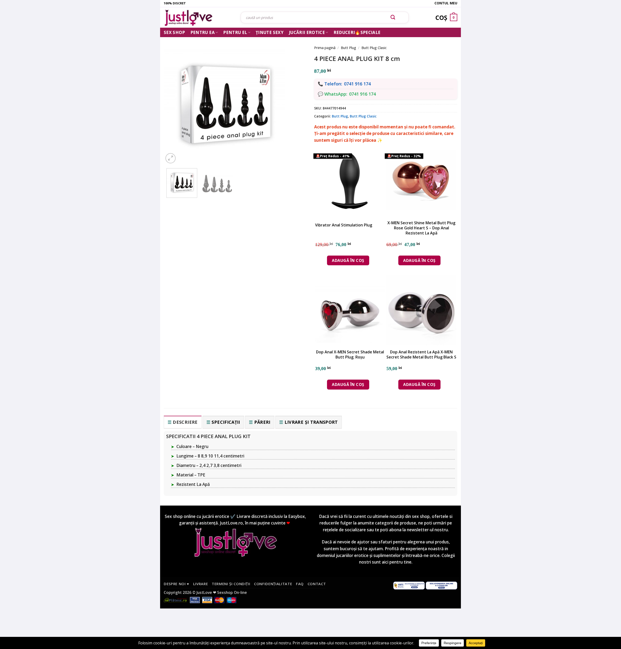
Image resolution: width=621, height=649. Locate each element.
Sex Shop (174, 32)
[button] (170, 158)
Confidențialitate (273, 583)
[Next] (296, 97)
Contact (317, 583)
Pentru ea (202, 32)
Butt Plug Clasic (374, 47)
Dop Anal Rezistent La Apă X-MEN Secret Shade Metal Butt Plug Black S (421, 354)
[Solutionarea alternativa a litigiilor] (409, 585)
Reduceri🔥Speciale (357, 32)
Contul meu (445, 3)
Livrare (200, 583)
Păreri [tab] (262, 422)
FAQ (300, 583)
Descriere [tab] (185, 422)
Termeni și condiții (231, 583)
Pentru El (235, 32)
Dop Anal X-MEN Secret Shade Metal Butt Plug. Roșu (350, 354)
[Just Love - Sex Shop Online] (198, 18)
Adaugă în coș (348, 260)
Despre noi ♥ (176, 583)
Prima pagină (324, 47)
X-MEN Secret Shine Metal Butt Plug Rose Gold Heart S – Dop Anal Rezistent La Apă (421, 227)
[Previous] (174, 97)
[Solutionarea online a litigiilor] (441, 585)
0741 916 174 (357, 84)
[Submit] (393, 17)
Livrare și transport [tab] (311, 422)
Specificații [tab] (226, 422)
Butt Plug (348, 47)
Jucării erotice (307, 32)
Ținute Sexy (270, 32)
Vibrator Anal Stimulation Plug (343, 225)
